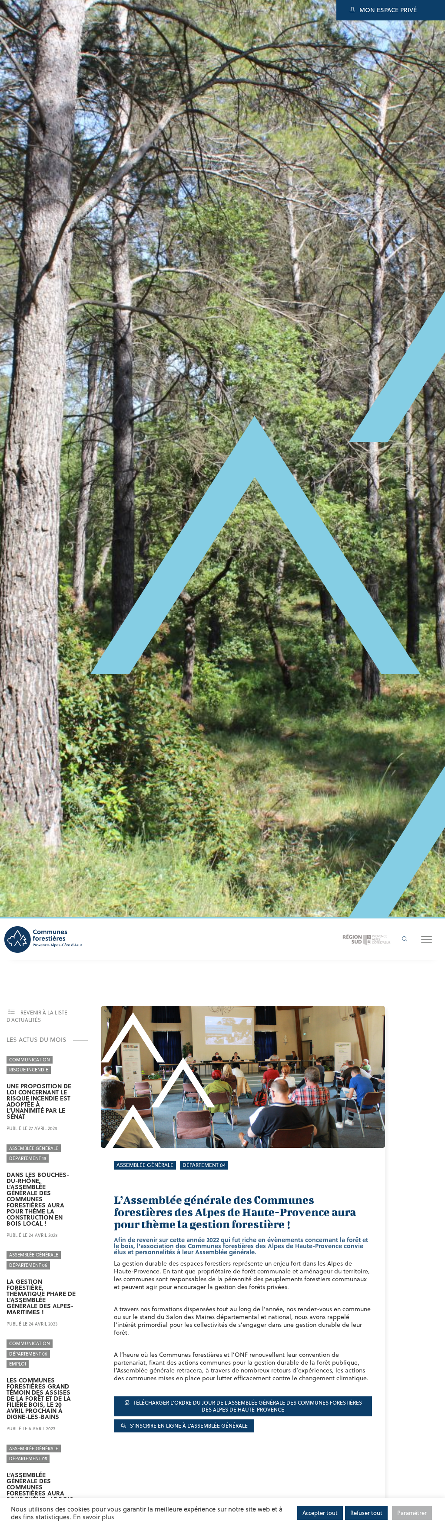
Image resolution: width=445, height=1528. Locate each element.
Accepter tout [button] (320, 1513)
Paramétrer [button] (412, 1513)
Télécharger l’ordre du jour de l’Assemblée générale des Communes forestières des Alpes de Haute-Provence (247, 1406)
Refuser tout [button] (366, 1513)
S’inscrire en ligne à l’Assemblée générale (188, 1425)
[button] (426, 939)
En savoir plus (93, 1516)
